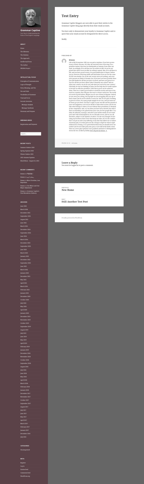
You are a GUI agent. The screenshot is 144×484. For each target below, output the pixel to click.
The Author (24, 65)
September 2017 (25, 403)
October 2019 (24, 323)
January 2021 (24, 293)
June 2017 (23, 413)
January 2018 (24, 390)
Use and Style (24, 91)
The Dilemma (24, 52)
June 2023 (23, 249)
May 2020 (23, 306)
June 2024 (23, 236)
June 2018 (23, 373)
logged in (74, 165)
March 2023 (24, 253)
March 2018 (24, 383)
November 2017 (25, 397)
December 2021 (25, 276)
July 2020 (23, 303)
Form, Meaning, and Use (28, 88)
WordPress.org (25, 476)
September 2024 (25, 233)
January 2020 (24, 313)
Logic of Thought (25, 84)
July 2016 (23, 437)
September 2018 (25, 363)
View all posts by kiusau (97, 131)
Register (23, 463)
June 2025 (23, 223)
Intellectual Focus (26, 62)
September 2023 (25, 246)
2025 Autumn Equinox (27, 157)
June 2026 (23, 206)
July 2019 (23, 333)
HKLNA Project (25, 68)
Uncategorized (25, 450)
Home (22, 48)
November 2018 (25, 357)
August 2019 (24, 330)
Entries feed (24, 469)
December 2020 (25, 296)
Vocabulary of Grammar (28, 95)
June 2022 (23, 266)
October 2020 (24, 300)
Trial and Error (25, 98)
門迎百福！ (30, 174)
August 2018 (24, 367)
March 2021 (24, 286)
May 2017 (23, 417)
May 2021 (23, 280)
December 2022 (25, 260)
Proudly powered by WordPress (72, 218)
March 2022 (24, 270)
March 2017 (24, 423)
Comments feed (25, 473)
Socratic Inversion (26, 101)
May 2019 (23, 340)
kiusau (22, 174)
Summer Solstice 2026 (27, 147)
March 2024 (24, 239)
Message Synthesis (28, 108)
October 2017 (24, 400)
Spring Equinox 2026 (27, 151)
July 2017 (23, 410)
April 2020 (23, 310)
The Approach (24, 58)
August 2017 (24, 407)
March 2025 (24, 226)
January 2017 (24, 430)
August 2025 (24, 219)
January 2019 (24, 350)
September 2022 (25, 263)
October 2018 (24, 360)
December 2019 (25, 316)
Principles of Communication (29, 81)
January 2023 (24, 256)
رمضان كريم (30, 177)
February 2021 (25, 290)
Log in (22, 466)
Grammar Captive (30, 30)
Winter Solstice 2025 (27, 154)
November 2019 (25, 320)
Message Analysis (27, 105)
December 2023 (25, 243)
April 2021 (23, 283)
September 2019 (25, 326)
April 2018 (23, 380)
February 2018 (25, 387)
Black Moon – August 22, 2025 (29, 161)
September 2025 (25, 216)
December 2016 (25, 433)
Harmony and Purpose (27, 111)
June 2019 (23, 336)
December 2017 (25, 393)
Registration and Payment (28, 124)
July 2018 (23, 370)
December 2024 (25, 229)
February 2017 (25, 427)
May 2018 (23, 377)
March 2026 (24, 209)
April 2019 (23, 343)
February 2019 (25, 347)
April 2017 (23, 420)
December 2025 (25, 213)
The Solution (24, 55)
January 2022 (24, 273)
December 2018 (25, 353)
